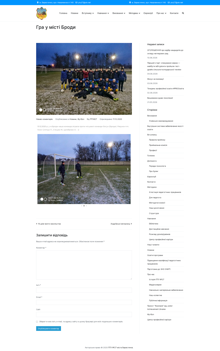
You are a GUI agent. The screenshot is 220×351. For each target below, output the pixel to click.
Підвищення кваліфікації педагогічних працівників (164, 262)
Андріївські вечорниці (120, 224)
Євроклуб (148, 13)
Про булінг (153, 171)
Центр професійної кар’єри (161, 239)
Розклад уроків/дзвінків (159, 234)
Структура (154, 213)
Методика (133, 13)
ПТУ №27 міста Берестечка (120, 347)
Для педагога (155, 197)
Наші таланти (153, 245)
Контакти (174, 13)
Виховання (118, 13)
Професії (153, 150)
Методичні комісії (157, 203)
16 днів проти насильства (49, 224)
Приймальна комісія (158, 145)
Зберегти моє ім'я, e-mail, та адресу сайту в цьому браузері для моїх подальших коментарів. (81, 321)
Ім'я (38, 285)
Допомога (151, 161)
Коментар (41, 248)
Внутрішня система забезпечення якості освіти (165, 128)
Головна (63, 13)
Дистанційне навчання (159, 229)
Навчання (102, 13)
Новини (74, 13)
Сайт (38, 309)
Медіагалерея (155, 285)
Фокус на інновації (155, 79)
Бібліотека (153, 224)
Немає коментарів (44, 119)
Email (39, 297)
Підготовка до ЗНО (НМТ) (158, 269)
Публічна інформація (158, 300)
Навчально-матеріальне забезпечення (166, 290)
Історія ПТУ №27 (156, 279)
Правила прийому (157, 140)
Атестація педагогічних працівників (165, 192)
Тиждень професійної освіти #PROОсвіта (165, 88)
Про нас (160, 13)
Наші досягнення (156, 208)
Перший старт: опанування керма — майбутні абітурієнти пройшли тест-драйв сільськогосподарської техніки (164, 66)
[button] (40, 169)
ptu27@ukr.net (84, 2)
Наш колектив (155, 295)
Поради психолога (157, 166)
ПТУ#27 (93, 119)
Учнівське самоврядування (161, 121)
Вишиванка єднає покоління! (160, 98)
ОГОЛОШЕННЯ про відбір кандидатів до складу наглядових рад (165, 52)
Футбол (81, 119)
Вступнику (87, 13)
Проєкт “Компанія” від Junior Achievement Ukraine (160, 307)
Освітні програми (155, 255)
